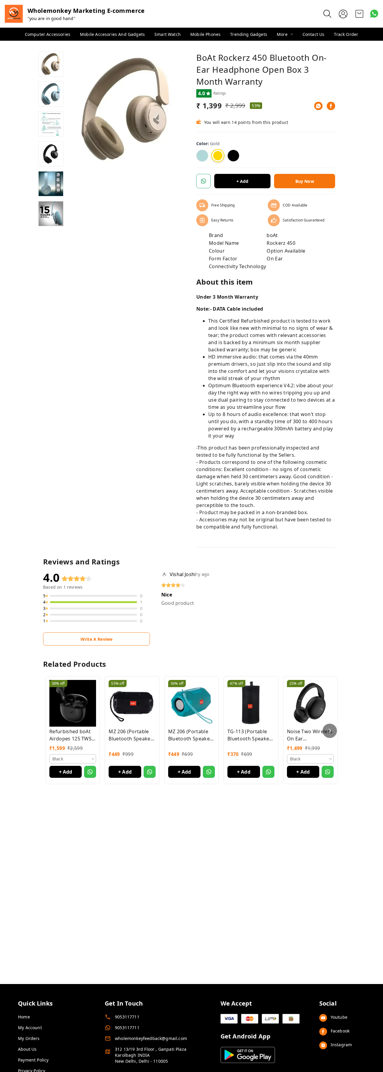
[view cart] (359, 13)
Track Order (346, 34)
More (282, 34)
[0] (359, 13)
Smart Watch (167, 34)
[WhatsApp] (318, 106)
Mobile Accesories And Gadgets (112, 34)
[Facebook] (331, 106)
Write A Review (96, 639)
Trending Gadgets (248, 34)
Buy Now (304, 181)
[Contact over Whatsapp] (374, 14)
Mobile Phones (205, 34)
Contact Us (314, 34)
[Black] (233, 156)
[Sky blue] (202, 156)
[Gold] (217, 155)
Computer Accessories (47, 34)
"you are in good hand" (51, 18)
